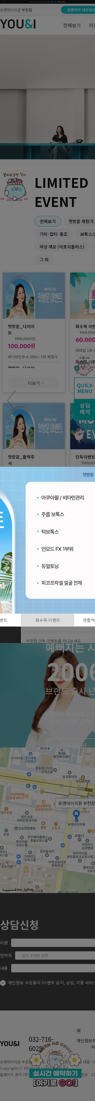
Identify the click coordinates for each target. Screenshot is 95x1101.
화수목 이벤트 (47, 620)
